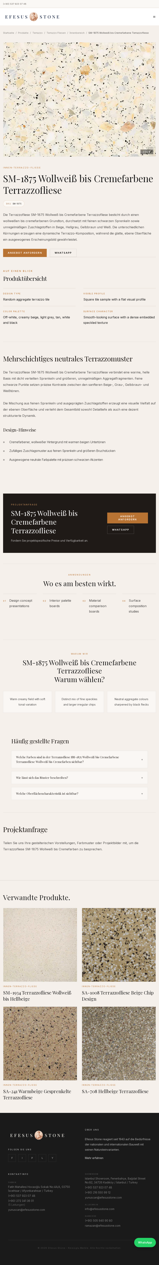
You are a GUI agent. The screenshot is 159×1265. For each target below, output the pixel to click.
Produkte (23, 32)
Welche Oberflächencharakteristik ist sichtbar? (79, 793)
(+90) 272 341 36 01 (21, 1200)
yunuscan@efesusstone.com (26, 1209)
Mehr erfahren (94, 1158)
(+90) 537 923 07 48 (14, 4)
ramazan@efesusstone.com (102, 1225)
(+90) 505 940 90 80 (98, 1220)
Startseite (8, 32)
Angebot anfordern (127, 518)
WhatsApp (63, 252)
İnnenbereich (77, 32)
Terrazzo (37, 32)
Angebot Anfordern (25, 252)
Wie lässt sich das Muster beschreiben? (79, 778)
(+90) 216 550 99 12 (98, 1192)
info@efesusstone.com (99, 1209)
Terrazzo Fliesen (56, 32)
